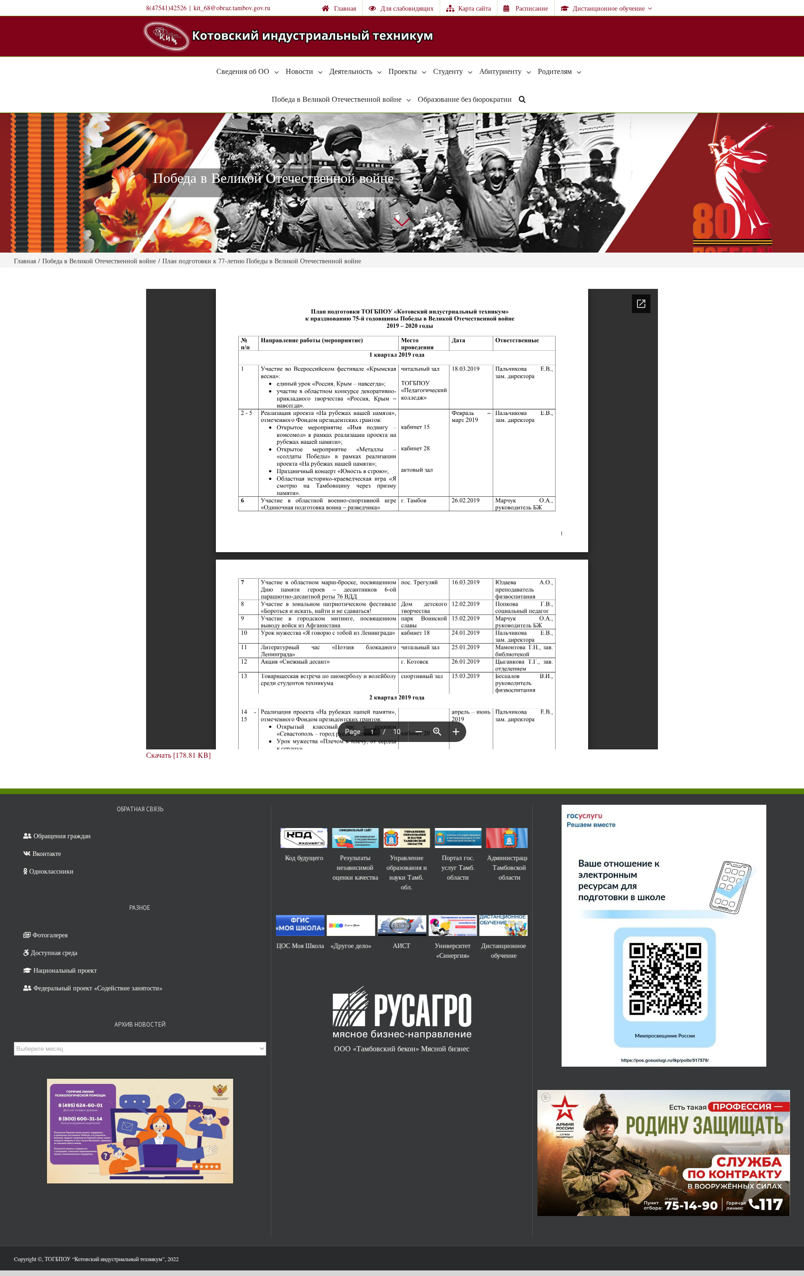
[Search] (522, 99)
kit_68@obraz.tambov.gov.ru (232, 7)
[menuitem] (339, 8)
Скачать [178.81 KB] (178, 755)
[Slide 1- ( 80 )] (402, 183)
